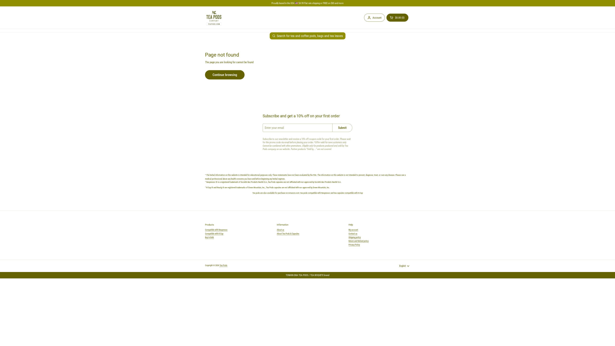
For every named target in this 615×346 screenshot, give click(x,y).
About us (280, 230)
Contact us (352, 233)
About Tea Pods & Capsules (288, 233)
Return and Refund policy (358, 241)
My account (353, 230)
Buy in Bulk (209, 237)
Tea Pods (223, 265)
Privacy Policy (354, 244)
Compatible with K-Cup (214, 233)
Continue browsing (225, 75)
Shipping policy (354, 237)
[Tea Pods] (214, 18)
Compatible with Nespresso (216, 230)
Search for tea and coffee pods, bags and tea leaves (310, 36)
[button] (397, 18)
